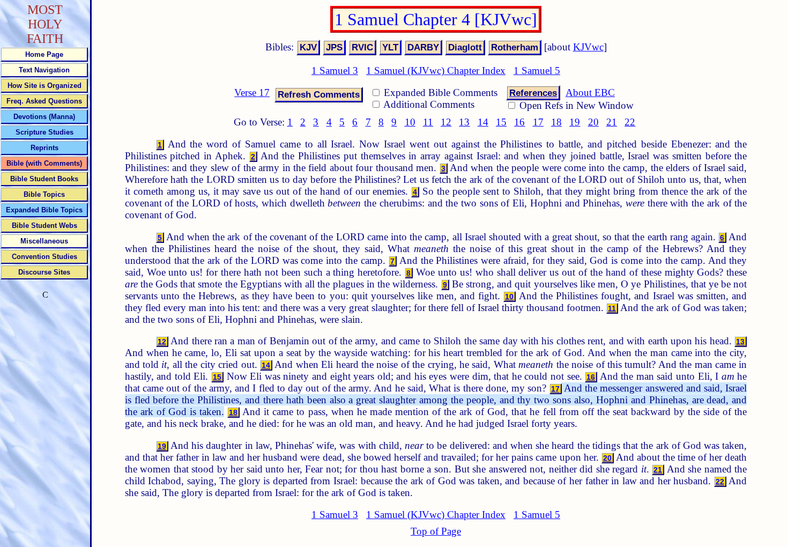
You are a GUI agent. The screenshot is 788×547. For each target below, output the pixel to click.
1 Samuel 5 (537, 70)
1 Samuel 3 (334, 70)
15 (501, 122)
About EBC (590, 92)
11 (428, 122)
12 (446, 122)
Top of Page (436, 531)
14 (483, 122)
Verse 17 (252, 92)
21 (611, 122)
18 (556, 122)
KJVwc (588, 47)
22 (630, 122)
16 (519, 122)
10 (410, 122)
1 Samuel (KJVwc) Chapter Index (435, 70)
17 (538, 122)
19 (574, 122)
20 (593, 122)
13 (464, 122)
